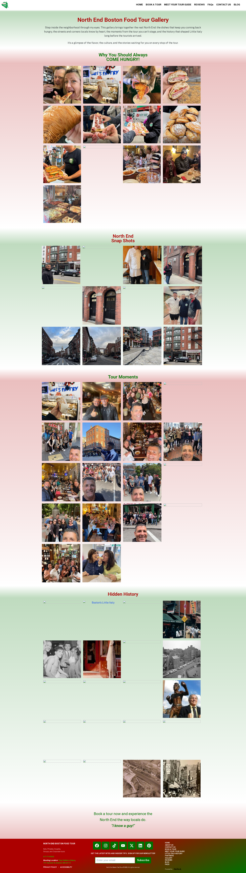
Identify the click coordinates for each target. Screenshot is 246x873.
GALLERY (168, 858)
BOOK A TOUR (153, 4)
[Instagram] (106, 846)
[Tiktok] (114, 846)
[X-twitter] (132, 846)
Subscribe (143, 860)
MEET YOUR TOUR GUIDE (177, 4)
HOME (139, 4)
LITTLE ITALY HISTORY (173, 854)
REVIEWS (199, 4)
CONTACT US (223, 4)
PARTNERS (169, 856)
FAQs (210, 4)
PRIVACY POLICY (50, 867)
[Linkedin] (140, 846)
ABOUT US (169, 845)
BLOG (237, 4)
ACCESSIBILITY (66, 867)
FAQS (167, 864)
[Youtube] (123, 846)
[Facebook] (97, 846)
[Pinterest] (149, 846)
